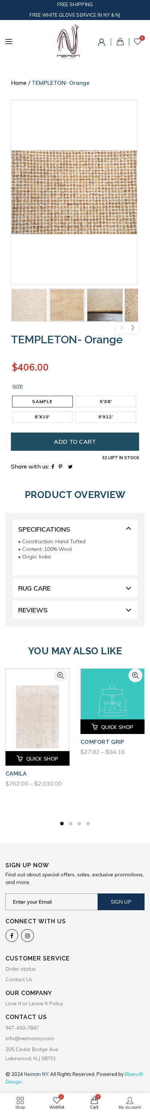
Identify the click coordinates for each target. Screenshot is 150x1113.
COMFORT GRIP (102, 742)
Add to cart (75, 441)
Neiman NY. (37, 1074)
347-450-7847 (22, 1028)
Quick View (60, 675)
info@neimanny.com (29, 1038)
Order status (20, 969)
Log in (102, 43)
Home (19, 82)
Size (17, 387)
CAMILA (16, 773)
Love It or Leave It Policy (34, 1003)
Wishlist (142, 38)
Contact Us (18, 979)
